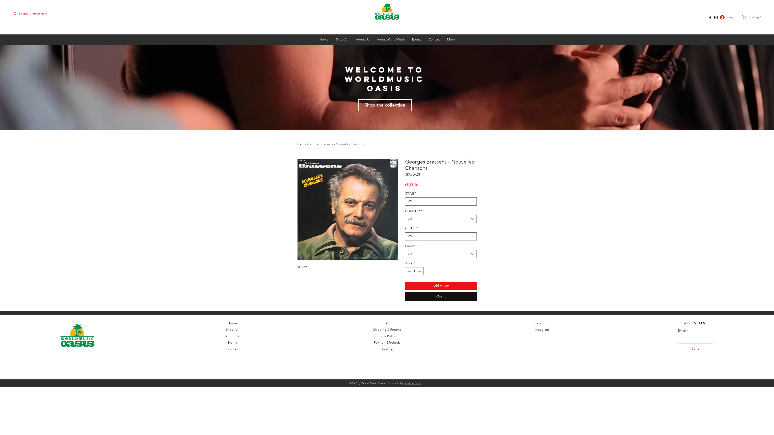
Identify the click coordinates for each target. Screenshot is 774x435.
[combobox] (441, 201)
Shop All (232, 329)
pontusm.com (412, 383)
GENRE (411, 228)
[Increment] (420, 271)
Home (232, 323)
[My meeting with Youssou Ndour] (716, 17)
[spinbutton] (414, 271)
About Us (232, 336)
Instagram (542, 329)
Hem (300, 144)
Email (682, 330)
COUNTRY (413, 211)
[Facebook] (710, 17)
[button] (41, 14)
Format (411, 246)
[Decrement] (408, 271)
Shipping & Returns (387, 329)
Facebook (541, 323)
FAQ (387, 323)
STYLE (410, 193)
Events (232, 342)
